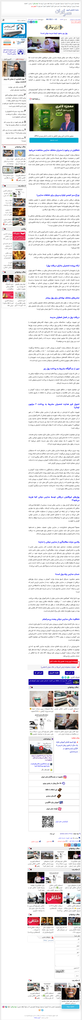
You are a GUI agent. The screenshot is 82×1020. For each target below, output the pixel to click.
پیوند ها (41, 3)
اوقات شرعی (46, 3)
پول (71, 838)
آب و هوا (52, 3)
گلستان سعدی (51, 796)
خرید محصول (54, 140)
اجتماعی (71, 19)
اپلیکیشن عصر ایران (62, 821)
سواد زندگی (35, 3)
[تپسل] (30, 99)
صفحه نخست (78, 19)
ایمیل (78, 946)
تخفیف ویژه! (70, 1007)
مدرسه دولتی (62, 838)
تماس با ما (71, 3)
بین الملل (69, 6)
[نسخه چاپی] (47, 19)
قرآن (52, 6)
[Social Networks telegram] (63, 677)
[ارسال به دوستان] (48, 19)
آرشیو (66, 3)
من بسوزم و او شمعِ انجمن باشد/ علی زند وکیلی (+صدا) (9, 52)
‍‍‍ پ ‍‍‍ (54, 19)
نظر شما (77, 936)
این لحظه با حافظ (51, 789)
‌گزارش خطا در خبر (76, 22)
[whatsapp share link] (36, 22)
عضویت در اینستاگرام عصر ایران (52, 777)
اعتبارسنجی (50, 940)
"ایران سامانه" (37, 1018)
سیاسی (30, 3)
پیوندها (38, 1007)
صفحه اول (77, 3)
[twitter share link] (28, 22)
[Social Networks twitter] (65, 677)
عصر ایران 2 (39, 6)
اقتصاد (25, 3)
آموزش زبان (33, 6)
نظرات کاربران (54, 673)
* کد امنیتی (76, 968)
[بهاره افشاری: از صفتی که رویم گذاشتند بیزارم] (14, 69)
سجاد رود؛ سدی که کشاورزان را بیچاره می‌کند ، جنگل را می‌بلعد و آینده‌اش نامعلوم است (41, 758)
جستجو (62, 3)
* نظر (78, 953)
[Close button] (79, 986)
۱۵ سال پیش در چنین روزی (52, 783)
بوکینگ (45, 940)
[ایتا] (65, 844)
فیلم (44, 6)
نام (78, 939)
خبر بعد (68, 673)
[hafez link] (54, 27)
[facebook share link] (31, 22)
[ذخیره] (50, 19)
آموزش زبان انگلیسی (52, 802)
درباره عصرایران (59, 1007)
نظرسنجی (58, 3)
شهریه (67, 838)
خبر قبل (39, 673)
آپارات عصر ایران (51, 809)
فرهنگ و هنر (63, 6)
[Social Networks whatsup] (68, 677)
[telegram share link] (34, 22)
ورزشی (73, 6)
